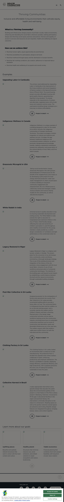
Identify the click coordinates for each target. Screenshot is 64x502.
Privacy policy (26, 500)
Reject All (52, 495)
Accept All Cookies (52, 491)
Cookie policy (18, 500)
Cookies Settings (52, 499)
